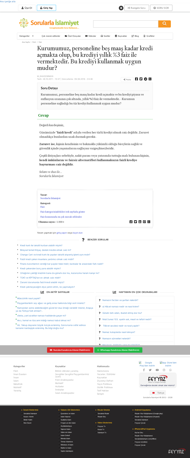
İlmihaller (59, 389)
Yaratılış (17, 390)
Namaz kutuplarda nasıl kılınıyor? (118, 332)
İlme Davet (27, 423)
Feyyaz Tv (102, 426)
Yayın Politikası (104, 384)
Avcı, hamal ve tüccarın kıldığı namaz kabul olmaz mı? (44, 320)
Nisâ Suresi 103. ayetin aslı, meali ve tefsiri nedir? (127, 319)
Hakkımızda (103, 371)
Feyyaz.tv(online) (141, 442)
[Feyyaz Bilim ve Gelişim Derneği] (157, 379)
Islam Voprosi (65, 417)
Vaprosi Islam (65, 429)
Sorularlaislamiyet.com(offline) (145, 439)
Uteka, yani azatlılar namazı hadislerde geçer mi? (41, 315)
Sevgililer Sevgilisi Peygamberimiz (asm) (72, 375)
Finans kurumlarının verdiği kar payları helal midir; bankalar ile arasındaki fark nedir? (61, 264)
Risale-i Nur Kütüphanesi (144, 436)
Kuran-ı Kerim (29, 417)
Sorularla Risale (103, 413)
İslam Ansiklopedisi (64, 393)
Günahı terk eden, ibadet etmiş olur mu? (122, 313)
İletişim (100, 394)
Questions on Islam (68, 413)
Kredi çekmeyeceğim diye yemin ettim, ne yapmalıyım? (47, 287)
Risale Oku (102, 417)
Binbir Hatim (28, 420)
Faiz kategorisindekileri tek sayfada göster (62, 211)
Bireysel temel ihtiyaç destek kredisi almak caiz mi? (45, 250)
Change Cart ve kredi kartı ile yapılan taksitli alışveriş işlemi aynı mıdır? (55, 254)
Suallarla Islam (66, 420)
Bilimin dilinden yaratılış (66, 371)
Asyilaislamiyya (66, 426)
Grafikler (151, 36)
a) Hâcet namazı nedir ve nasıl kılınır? (120, 306)
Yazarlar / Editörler (106, 374)
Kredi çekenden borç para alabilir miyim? (40, 268)
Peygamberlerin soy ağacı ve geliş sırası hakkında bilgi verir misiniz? (51, 303)
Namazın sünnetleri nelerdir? (116, 338)
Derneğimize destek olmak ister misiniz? (158, 385)
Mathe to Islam (66, 448)
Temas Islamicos (67, 442)
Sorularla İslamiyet (50, 198)
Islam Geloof (65, 435)
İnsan (16, 377)
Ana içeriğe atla (7, 1)
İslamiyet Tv (102, 432)
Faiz (40, 42)
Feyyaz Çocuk (140, 423)
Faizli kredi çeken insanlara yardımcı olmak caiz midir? (47, 259)
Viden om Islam (66, 432)
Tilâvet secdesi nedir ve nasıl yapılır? (120, 325)
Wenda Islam (65, 438)
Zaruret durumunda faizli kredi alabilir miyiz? (42, 282)
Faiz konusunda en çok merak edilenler (61, 216)
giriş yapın (62, 232)
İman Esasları (20, 374)
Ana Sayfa (26, 42)
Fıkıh (34, 42)
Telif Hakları (103, 390)
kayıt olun (78, 232)
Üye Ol (28, 7)
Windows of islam (67, 445)
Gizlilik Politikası (105, 387)
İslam (16, 380)
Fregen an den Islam (68, 423)
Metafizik (18, 384)
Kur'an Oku (139, 432)
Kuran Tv (101, 429)
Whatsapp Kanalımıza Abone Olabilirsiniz (119, 350)
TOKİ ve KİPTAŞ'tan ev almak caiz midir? (40, 277)
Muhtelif (17, 387)
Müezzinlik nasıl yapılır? (29, 298)
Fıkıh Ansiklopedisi (64, 380)
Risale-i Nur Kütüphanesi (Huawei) (147, 417)
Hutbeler (59, 386)
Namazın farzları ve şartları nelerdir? (120, 300)
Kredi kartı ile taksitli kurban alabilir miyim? (41, 245)
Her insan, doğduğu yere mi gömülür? (121, 345)
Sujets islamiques (67, 451)
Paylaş (128, 79)
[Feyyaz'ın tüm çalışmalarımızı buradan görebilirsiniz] (177, 451)
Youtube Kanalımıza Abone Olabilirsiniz (71, 350)
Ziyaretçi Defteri (105, 380)
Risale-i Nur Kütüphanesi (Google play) (149, 413)
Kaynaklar (102, 377)
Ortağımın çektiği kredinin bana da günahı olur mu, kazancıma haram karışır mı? (59, 273)
